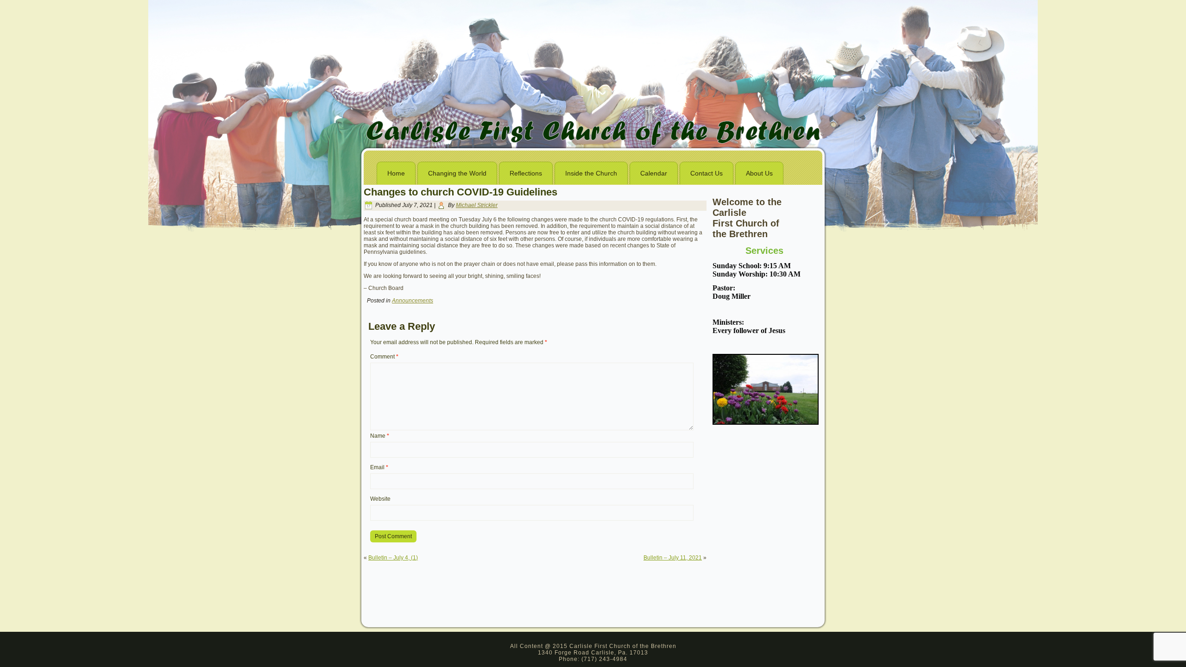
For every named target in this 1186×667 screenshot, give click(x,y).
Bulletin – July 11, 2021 (672, 557)
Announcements (412, 300)
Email (379, 467)
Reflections (526, 173)
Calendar (653, 173)
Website (380, 499)
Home (396, 173)
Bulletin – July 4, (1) (393, 557)
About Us (759, 173)
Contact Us (706, 173)
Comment (384, 356)
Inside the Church (591, 173)
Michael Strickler (477, 205)
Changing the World (457, 173)
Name (379, 436)
